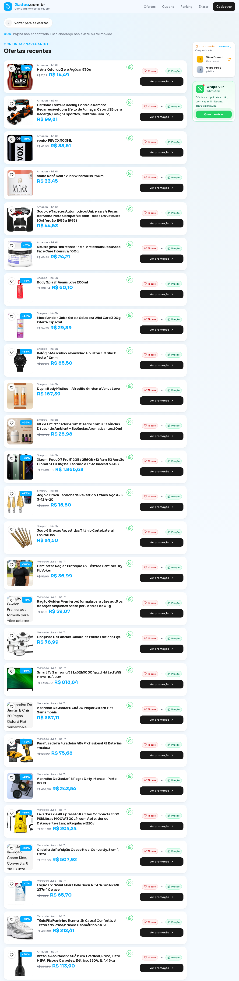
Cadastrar (224, 6)
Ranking (186, 6)
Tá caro (152, 71)
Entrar (203, 6)
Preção (175, 71)
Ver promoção (159, 81)
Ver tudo (224, 46)
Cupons (168, 6)
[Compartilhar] (130, 67)
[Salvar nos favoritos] (11, 68)
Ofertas (150, 6)
